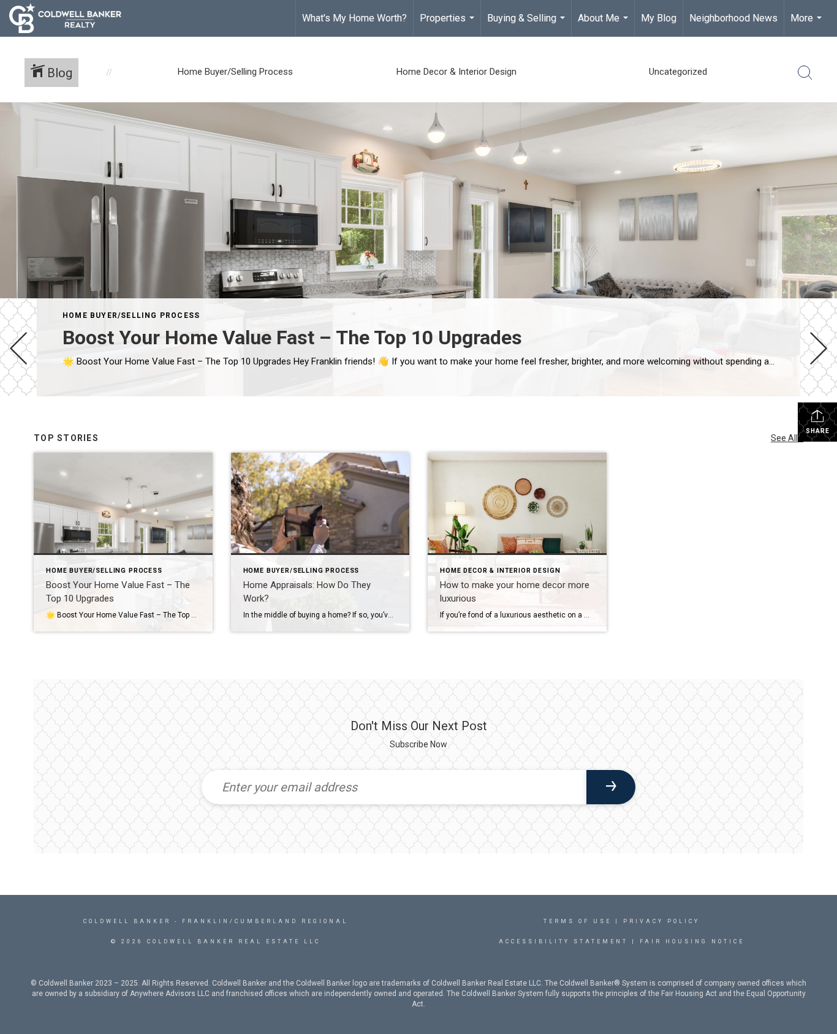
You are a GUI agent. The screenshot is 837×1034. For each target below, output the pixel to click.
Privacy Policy (661, 921)
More (807, 24)
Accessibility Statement (563, 941)
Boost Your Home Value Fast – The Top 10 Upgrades (292, 337)
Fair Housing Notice (692, 941)
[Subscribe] (610, 787)
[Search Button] (805, 72)
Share (818, 431)
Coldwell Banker (127, 921)
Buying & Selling (527, 24)
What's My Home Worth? (354, 18)
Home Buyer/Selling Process (131, 315)
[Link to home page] (71, 18)
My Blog (658, 18)
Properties (448, 24)
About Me (604, 24)
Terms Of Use (577, 921)
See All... (787, 438)
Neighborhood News (733, 18)
